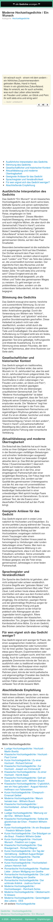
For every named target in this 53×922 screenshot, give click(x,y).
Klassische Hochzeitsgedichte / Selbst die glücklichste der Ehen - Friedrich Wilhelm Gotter (26, 821)
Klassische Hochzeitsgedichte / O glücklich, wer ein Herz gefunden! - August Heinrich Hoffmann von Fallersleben (27, 786)
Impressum (30, 919)
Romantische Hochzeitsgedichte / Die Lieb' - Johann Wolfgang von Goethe (27, 876)
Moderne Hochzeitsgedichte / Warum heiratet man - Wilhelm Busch (23, 800)
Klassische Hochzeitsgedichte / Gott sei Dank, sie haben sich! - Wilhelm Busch (25, 779)
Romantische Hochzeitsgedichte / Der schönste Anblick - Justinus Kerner (24, 882)
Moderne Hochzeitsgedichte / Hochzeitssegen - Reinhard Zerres (22, 887)
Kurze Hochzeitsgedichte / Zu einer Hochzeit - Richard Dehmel (22, 761)
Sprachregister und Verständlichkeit (24, 179)
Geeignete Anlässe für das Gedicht (24, 176)
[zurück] (39, 105)
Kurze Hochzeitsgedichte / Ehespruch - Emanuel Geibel (24, 794)
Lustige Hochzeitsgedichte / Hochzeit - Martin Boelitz (24, 750)
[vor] (47, 105)
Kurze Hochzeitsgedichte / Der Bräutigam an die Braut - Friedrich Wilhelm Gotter (27, 835)
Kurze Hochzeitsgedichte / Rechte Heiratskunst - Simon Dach (22, 858)
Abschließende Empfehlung (20, 185)
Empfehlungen (44, 919)
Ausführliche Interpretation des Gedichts (27, 161)
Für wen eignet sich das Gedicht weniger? (28, 182)
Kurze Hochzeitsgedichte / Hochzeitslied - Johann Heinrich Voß (26, 864)
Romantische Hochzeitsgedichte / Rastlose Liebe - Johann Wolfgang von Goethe (26, 870)
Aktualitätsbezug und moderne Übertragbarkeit (22, 172)
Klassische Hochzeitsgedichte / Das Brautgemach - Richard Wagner (23, 846)
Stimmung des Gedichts (18, 164)
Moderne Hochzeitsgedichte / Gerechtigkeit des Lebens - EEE (26, 899)
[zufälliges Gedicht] (43, 105)
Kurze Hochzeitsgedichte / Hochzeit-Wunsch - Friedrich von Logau (23, 841)
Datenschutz (17, 919)
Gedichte (5, 911)
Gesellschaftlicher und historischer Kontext (28, 167)
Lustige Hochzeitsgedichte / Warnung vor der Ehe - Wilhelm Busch (25, 814)
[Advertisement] (26, 48)
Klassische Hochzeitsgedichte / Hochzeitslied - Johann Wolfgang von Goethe (23, 807)
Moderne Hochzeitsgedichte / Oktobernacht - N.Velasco (27, 893)
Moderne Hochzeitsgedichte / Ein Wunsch (22, 914)
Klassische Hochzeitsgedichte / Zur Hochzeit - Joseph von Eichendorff (22, 767)
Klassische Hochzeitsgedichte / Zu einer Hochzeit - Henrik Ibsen (25, 773)
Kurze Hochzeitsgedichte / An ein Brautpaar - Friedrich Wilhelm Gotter (27, 829)
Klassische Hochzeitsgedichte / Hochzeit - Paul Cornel (26, 756)
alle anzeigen (26, 4)
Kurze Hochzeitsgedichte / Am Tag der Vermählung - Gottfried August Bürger (24, 852)
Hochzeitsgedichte (20, 18)
